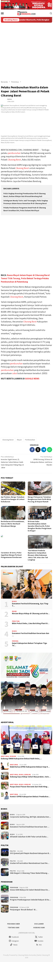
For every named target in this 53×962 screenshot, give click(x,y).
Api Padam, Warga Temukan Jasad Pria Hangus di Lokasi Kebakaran (12, 499)
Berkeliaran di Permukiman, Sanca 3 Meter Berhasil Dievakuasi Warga (12, 523)
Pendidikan (14, 887)
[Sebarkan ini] (32, 449)
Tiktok (15, 945)
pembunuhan (14, 153)
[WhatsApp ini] (49, 449)
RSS (40, 945)
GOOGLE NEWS (32, 378)
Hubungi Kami (39, 927)
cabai (14, 373)
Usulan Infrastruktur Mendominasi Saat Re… (29, 863)
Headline (27, 774)
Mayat (19, 440)
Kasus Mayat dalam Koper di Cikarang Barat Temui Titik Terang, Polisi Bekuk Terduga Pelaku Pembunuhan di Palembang (25, 278)
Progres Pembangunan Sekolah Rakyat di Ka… (30, 900)
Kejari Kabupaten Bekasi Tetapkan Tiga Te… (29, 644)
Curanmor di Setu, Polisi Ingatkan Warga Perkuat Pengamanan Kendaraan (11, 554)
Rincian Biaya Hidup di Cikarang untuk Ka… (31, 613)
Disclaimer (39, 924)
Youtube (40, 941)
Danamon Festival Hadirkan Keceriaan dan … (30, 634)
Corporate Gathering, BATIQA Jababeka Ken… (30, 817)
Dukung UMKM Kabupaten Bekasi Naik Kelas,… (21, 758)
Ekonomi (13, 756)
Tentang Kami (13, 927)
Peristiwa (15, 621)
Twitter (40, 937)
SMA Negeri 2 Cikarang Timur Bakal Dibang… (29, 873)
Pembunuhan (30, 440)
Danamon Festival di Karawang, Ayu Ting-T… (30, 604)
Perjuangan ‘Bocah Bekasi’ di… (23, 909)
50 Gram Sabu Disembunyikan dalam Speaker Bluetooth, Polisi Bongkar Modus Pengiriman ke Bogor (39, 526)
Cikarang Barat (14, 159)
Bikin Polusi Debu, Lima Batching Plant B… (30, 623)
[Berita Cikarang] (26, 13)
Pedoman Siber (13, 924)
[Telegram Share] (43, 449)
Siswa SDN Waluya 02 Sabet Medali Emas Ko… (30, 890)
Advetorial (5, 756)
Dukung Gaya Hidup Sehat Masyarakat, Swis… (30, 777)
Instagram (15, 941)
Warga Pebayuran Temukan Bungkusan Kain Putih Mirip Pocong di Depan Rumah (39, 499)
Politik (13, 851)
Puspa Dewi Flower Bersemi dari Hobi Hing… (29, 787)
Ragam (14, 611)
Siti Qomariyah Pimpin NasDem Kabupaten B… (30, 853)
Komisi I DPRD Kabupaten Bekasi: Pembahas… (30, 796)
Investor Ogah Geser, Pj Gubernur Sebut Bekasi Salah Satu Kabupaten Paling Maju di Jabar (12, 462)
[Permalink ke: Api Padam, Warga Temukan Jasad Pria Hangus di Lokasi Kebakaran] (13, 488)
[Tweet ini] (38, 449)
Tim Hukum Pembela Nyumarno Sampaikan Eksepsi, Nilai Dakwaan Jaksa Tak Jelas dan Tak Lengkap (38, 555)
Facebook (15, 937)
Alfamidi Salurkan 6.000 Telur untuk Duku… (29, 837)
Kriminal (15, 641)
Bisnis (14, 601)
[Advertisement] (26, 50)
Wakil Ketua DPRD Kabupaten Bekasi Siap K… (30, 767)
